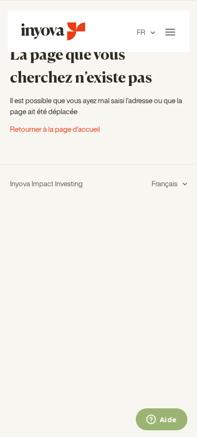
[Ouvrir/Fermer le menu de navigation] (170, 32)
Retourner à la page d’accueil (55, 129)
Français (165, 184)
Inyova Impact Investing (46, 184)
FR (142, 32)
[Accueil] (53, 38)
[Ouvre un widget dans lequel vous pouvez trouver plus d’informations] (161, 420)
